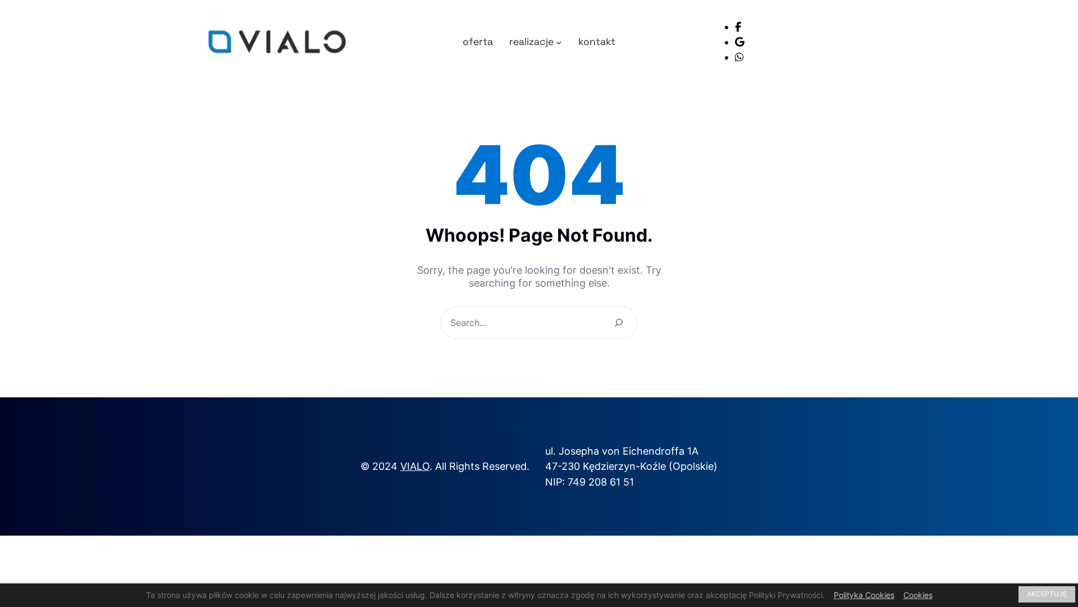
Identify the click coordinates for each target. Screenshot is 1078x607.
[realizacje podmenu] (559, 42)
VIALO (415, 466)
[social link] (738, 27)
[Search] (619, 323)
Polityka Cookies (864, 595)
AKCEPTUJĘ (1047, 594)
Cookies (918, 595)
